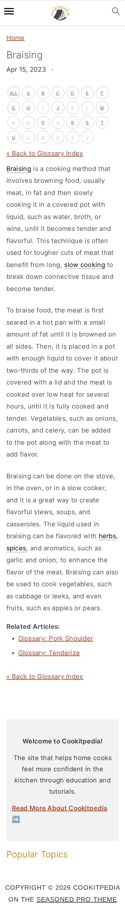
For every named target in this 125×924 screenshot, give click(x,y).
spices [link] (16, 548)
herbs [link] (107, 536)
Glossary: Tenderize (49, 653)
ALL (14, 93)
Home (15, 38)
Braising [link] (18, 169)
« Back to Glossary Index (44, 153)
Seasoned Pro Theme (77, 899)
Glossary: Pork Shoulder (55, 638)
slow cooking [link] (84, 265)
